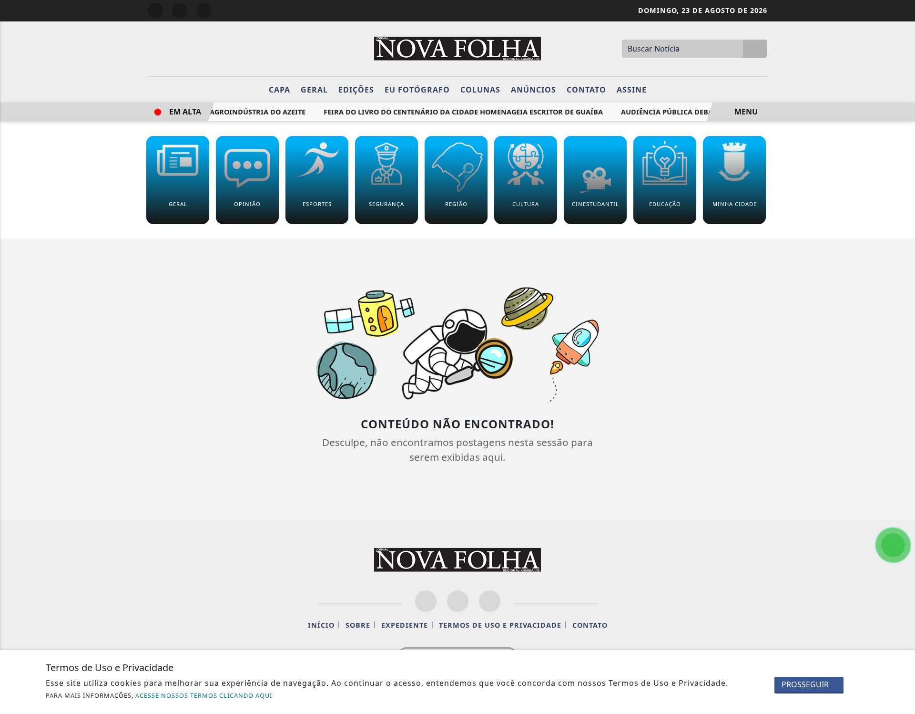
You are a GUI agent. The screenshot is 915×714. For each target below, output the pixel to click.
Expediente (404, 625)
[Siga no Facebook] (155, 10)
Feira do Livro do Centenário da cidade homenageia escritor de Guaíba (455, 111)
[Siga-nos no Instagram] (457, 601)
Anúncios (533, 89)
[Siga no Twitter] (204, 10)
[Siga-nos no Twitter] (489, 601)
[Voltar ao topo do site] (901, 428)
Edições (356, 89)
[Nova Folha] (457, 47)
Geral (314, 89)
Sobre (358, 625)
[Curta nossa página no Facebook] (426, 601)
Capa (279, 89)
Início (321, 625)
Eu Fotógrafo (417, 89)
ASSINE (632, 89)
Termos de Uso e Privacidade (500, 625)
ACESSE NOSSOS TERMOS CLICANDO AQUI (203, 695)
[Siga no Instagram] (179, 10)
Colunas (480, 89)
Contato (586, 89)
